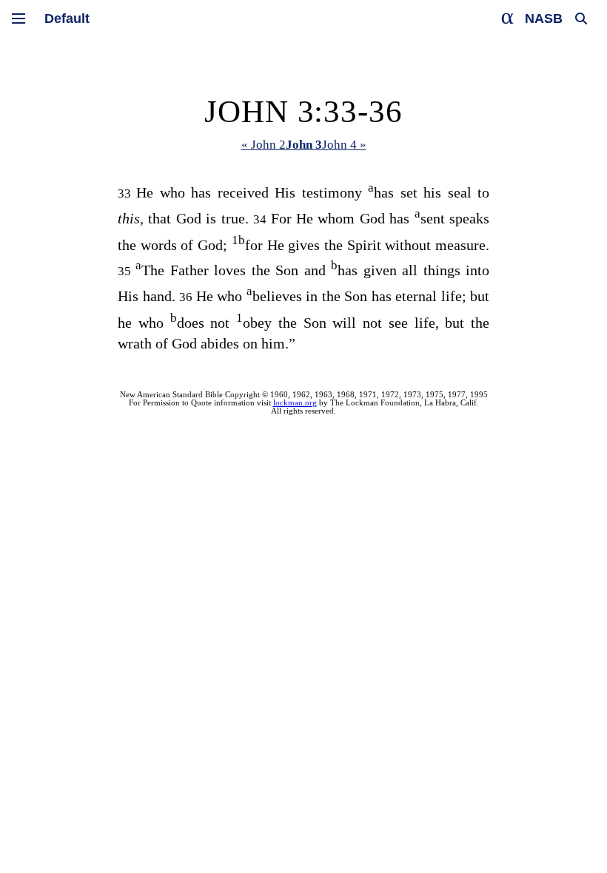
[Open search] (581, 18)
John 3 (304, 145)
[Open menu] (18, 18)
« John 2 (263, 145)
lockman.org (295, 403)
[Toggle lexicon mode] (507, 18)
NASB (544, 18)
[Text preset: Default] (67, 18)
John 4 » (344, 145)
